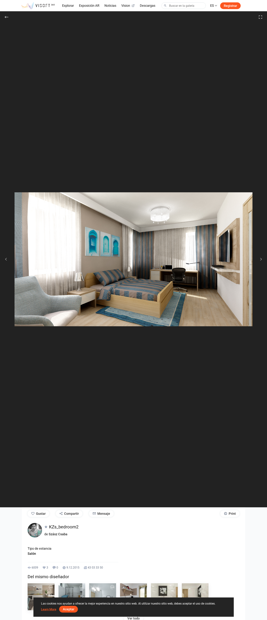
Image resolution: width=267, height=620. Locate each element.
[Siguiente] (259, 259)
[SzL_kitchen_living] (41, 596)
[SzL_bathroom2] (102, 596)
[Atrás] (6, 17)
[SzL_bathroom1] (71, 596)
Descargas (147, 5)
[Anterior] (6, 259)
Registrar (230, 6)
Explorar (68, 5)
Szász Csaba (58, 534)
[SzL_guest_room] (133, 596)
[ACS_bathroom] (164, 596)
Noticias (110, 5)
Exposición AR (89, 5)
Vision (125, 5)
